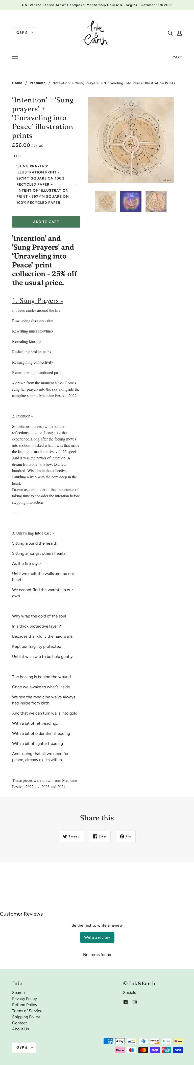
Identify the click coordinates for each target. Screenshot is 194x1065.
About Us (20, 1029)
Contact (19, 1022)
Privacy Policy (24, 998)
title (17, 156)
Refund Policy (24, 1004)
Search (18, 992)
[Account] (179, 33)
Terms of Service (27, 1010)
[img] (170, 33)
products (37, 83)
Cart (177, 57)
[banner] (97, 32)
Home (17, 83)
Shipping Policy (26, 1016)
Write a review (97, 937)
